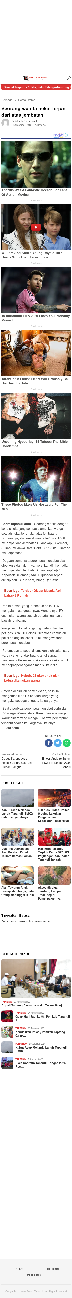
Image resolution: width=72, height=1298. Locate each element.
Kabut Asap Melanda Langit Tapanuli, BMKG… (41, 1049)
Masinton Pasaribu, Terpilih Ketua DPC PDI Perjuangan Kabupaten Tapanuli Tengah (53, 854)
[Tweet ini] (58, 743)
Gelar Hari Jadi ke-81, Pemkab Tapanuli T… (42, 1018)
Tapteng (6, 1001)
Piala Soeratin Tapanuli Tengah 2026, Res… (40, 1064)
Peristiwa (21, 1043)
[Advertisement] (36, 36)
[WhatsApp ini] (67, 743)
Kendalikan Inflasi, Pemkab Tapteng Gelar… (40, 1033)
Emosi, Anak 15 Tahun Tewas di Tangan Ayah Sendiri (56, 760)
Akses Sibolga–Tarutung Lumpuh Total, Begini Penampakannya (50, 892)
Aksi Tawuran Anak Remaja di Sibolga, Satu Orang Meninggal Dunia (17, 891)
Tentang (18, 1269)
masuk (21, 921)
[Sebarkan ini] (49, 743)
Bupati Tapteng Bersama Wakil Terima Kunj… (33, 1005)
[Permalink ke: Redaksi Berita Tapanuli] (5, 122)
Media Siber (35, 1275)
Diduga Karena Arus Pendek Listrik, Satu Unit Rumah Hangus (16, 760)
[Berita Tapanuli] (36, 78)
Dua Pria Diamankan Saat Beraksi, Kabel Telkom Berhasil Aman (16, 852)
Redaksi (53, 1269)
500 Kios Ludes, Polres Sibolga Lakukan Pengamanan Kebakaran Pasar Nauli (53, 815)
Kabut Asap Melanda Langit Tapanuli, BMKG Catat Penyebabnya (17, 813)
